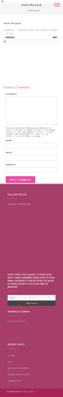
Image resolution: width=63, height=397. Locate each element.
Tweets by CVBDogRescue (19, 204)
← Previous (9, 37)
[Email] (49, 393)
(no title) (11, 355)
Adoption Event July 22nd (19, 374)
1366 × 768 (34, 30)
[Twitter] (35, 393)
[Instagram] (44, 393)
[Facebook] (30, 393)
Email (9, 153)
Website (11, 165)
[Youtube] (40, 393)
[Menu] (57, 3)
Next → (56, 37)
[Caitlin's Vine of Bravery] (2, 1)
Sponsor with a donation (18, 368)
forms (10, 362)
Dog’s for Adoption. (50, 30)
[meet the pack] (31, 55)
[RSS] (54, 393)
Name (9, 141)
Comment (11, 94)
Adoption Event (14, 381)
